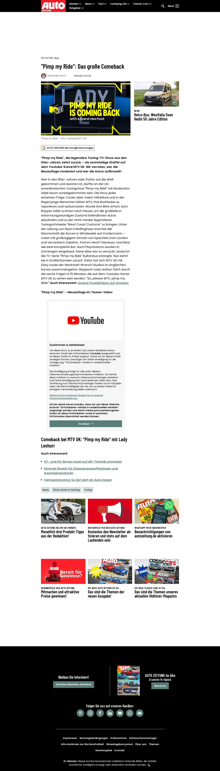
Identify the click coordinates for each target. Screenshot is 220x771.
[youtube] (120, 713)
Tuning (88, 490)
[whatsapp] (129, 713)
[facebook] (100, 713)
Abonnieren (160, 685)
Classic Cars (141, 4)
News (88, 4)
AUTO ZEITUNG (47, 57)
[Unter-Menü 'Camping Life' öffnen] (128, 4)
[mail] (139, 713)
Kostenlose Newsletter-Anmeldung (73, 684)
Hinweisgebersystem (119, 744)
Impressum (70, 738)
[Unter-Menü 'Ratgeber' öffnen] (82, 8)
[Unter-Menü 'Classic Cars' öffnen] (150, 4)
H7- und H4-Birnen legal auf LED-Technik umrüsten (83, 461)
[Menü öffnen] (177, 6)
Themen (154, 744)
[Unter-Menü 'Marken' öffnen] (80, 4)
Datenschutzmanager (143, 738)
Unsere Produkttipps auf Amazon (103, 283)
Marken (73, 4)
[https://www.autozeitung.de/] (53, 6)
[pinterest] (80, 713)
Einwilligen (83, 423)
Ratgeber (75, 8)
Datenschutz (118, 738)
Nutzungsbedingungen (94, 738)
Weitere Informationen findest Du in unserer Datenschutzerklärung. (76, 397)
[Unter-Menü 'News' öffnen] (93, 4)
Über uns (140, 744)
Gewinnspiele (103, 750)
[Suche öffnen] (162, 5)
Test (101, 4)
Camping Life (118, 4)
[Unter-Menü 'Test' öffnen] (105, 4)
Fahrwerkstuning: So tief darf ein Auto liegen (78, 480)
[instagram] (90, 713)
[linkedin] (110, 713)
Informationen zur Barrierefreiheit (82, 744)
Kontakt (119, 750)
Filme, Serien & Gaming (66, 490)
